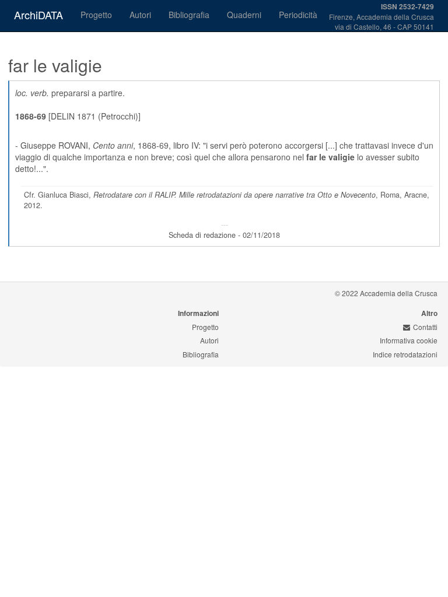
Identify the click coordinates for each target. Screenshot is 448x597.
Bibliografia (189, 14)
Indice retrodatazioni (405, 354)
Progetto (96, 14)
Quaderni (244, 14)
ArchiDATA (38, 14)
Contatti (425, 327)
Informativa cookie (409, 340)
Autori (140, 14)
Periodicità (298, 14)
